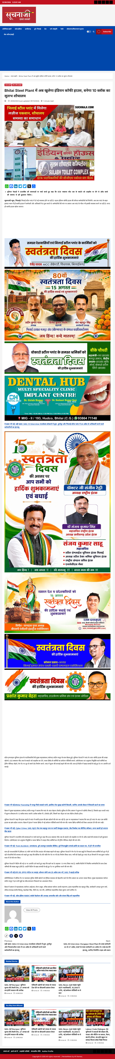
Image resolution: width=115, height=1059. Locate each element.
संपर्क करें (6, 1051)
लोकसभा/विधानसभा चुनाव (75, 29)
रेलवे (62, 29)
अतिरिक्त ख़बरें (6, 29)
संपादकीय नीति (36, 1051)
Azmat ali (9, 993)
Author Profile (47, 1051)
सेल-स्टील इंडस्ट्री (9, 34)
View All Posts (32, 910)
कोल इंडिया (18, 29)
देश (45, 29)
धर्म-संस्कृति (53, 29)
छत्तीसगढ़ (28, 29)
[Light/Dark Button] (89, 31)
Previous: (28, 945)
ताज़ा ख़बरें (8, 85)
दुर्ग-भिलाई (37, 29)
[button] (6, 936)
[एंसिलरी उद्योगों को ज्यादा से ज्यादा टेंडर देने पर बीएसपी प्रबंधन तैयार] (44, 973)
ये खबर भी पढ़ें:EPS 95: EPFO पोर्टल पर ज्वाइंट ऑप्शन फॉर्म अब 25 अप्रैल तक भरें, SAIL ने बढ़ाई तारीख (41, 872)
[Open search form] (93, 31)
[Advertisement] (57, 54)
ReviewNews (67, 1056)
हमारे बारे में (14, 1051)
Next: (87, 945)
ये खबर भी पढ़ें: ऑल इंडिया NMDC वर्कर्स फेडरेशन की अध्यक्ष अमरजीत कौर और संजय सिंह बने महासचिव (42, 895)
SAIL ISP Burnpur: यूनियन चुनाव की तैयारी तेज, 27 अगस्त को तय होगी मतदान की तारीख (16, 987)
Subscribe (107, 31)
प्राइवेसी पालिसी (24, 1051)
